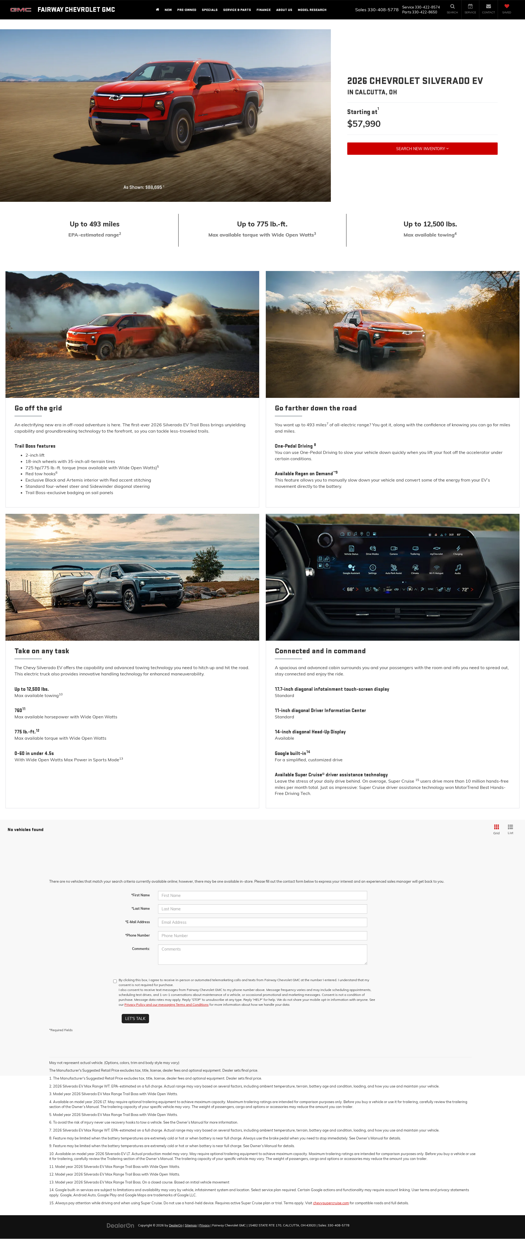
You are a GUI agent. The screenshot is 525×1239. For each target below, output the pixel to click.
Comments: (141, 949)
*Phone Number (137, 935)
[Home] (157, 9)
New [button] (168, 10)
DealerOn (175, 1225)
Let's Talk (135, 1018)
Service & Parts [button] (237, 10)
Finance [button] (263, 10)
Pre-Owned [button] (186, 10)
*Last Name (141, 908)
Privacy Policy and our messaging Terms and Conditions (166, 1004)
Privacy (204, 1225)
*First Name (140, 895)
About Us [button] (284, 10)
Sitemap (191, 1225)
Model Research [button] (312, 10)
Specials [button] (210, 10)
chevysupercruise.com (331, 1203)
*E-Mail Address (137, 922)
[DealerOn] (121, 1225)
